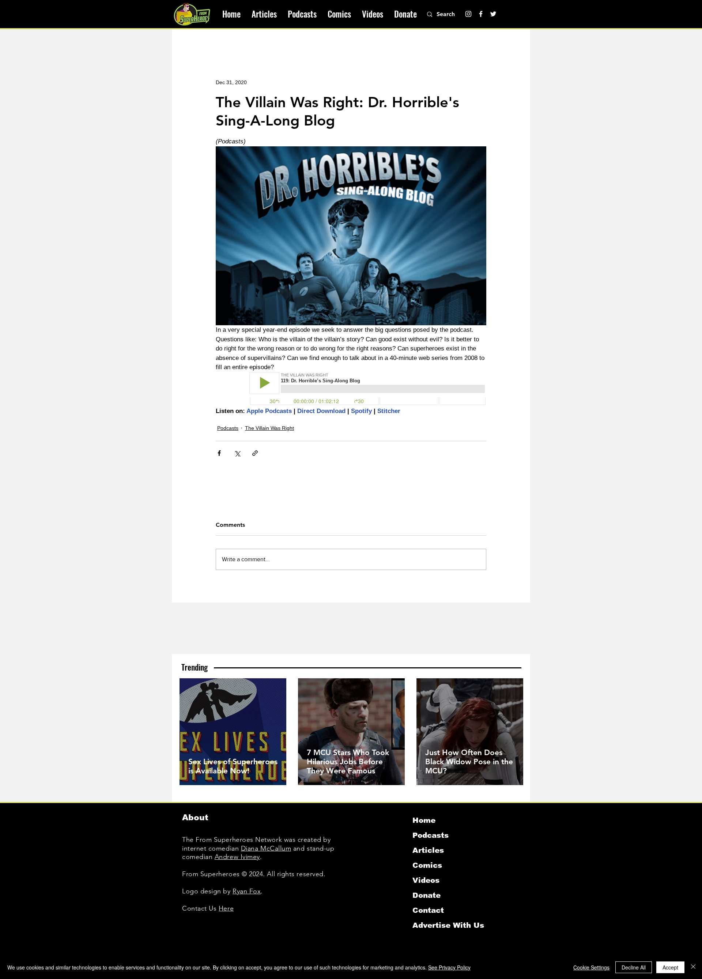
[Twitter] (493, 14)
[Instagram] (468, 14)
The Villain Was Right (269, 428)
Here (226, 908)
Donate (426, 895)
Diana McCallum (266, 848)
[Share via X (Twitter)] (237, 453)
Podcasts (227, 428)
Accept (670, 967)
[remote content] (351, 389)
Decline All (634, 967)
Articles (428, 850)
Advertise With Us (448, 925)
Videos (425, 880)
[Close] (693, 967)
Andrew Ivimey (237, 857)
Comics (427, 865)
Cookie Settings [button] (591, 967)
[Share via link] (255, 453)
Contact (428, 910)
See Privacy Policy (449, 967)
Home (423, 820)
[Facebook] (481, 14)
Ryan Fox (247, 891)
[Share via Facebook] (219, 453)
